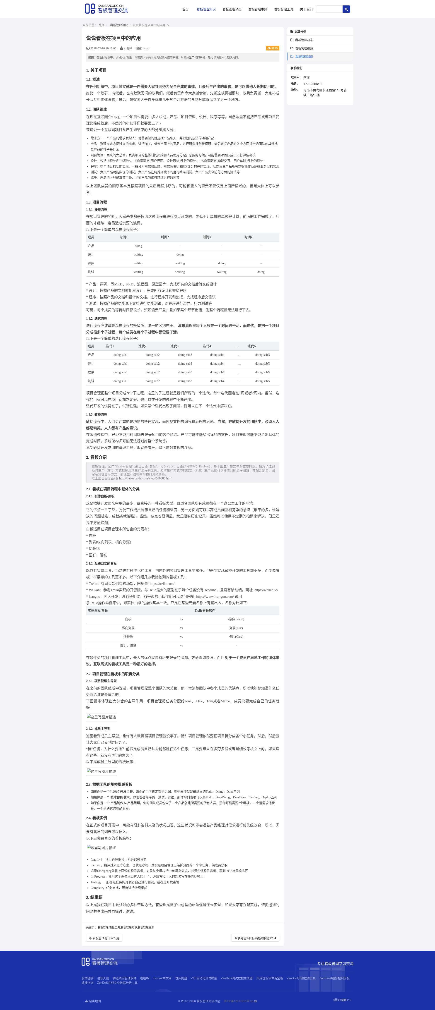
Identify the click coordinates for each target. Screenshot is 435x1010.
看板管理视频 (303, 48)
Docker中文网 (162, 978)
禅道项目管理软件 (124, 978)
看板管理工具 (283, 9)
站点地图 (94, 1001)
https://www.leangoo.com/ (215, 596)
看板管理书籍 (257, 9)
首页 (185, 9)
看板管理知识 (206, 9)
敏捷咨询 (87, 982)
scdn (147, 48)
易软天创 (103, 978)
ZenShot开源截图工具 (301, 978)
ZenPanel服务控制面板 (334, 978)
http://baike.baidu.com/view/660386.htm (145, 478)
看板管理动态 (232, 9)
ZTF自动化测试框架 (204, 978)
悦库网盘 (181, 978)
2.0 (342, 1000)
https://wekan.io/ (266, 590)
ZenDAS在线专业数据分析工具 (117, 982)
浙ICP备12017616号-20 (238, 1001)
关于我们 (306, 9)
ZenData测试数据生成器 (237, 978)
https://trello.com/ (162, 584)
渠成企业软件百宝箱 (270, 978)
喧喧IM (145, 978)
